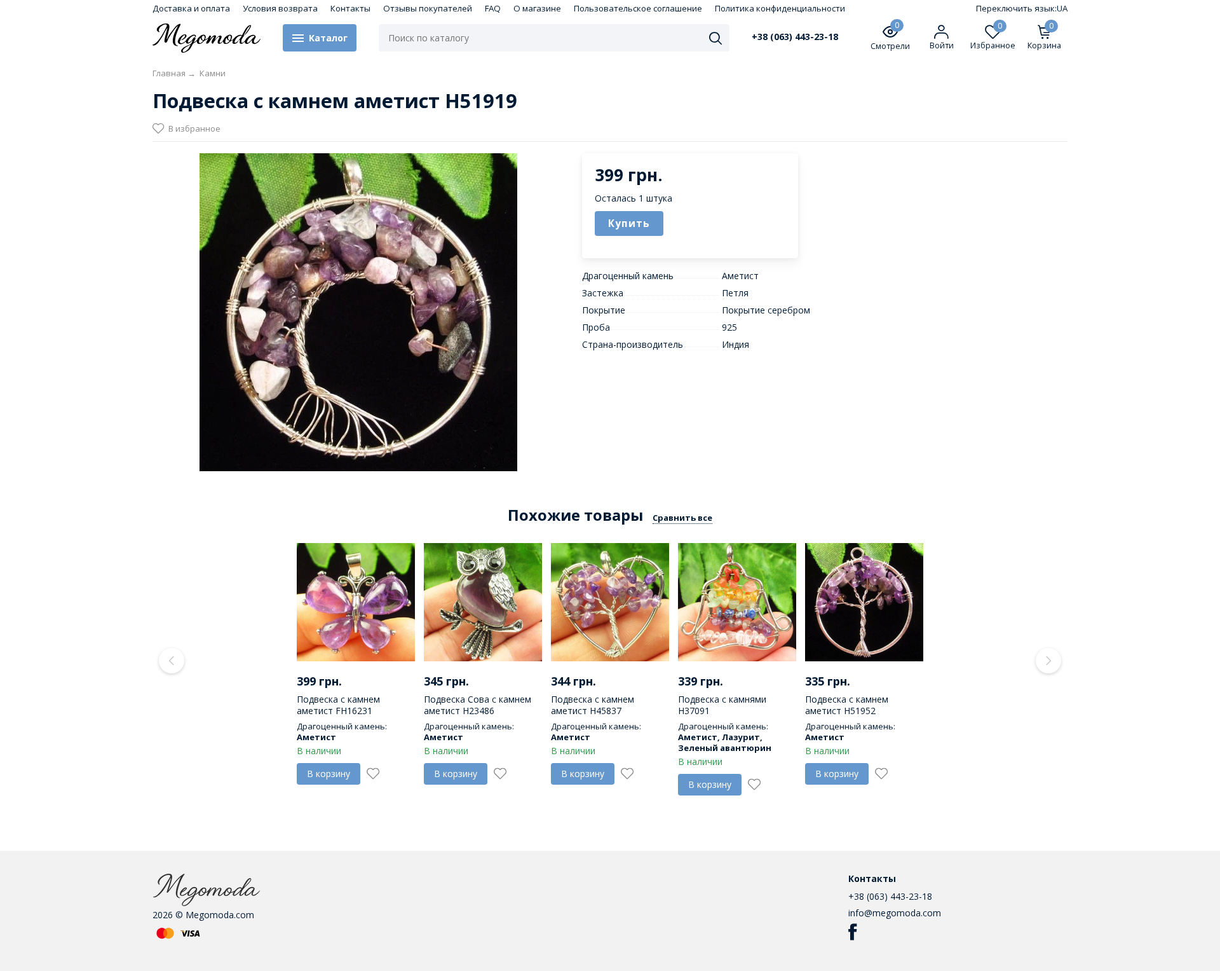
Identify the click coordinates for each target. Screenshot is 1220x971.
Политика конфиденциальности (780, 8)
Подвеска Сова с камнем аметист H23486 (477, 705)
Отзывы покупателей (427, 8)
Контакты (350, 8)
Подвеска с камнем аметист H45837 (592, 705)
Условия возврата (280, 8)
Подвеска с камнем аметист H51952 (846, 705)
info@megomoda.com (894, 913)
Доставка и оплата (191, 8)
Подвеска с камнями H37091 (722, 705)
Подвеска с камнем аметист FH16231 (338, 705)
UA (1062, 8)
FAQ (493, 8)
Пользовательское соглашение (638, 8)
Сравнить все (682, 517)
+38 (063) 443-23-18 (795, 37)
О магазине (537, 8)
